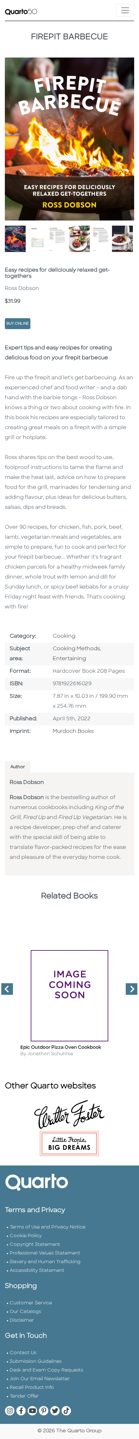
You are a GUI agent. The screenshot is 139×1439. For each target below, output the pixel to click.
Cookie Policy (26, 1236)
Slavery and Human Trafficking (45, 1262)
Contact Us (23, 1353)
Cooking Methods (76, 649)
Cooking (64, 636)
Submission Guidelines (35, 1361)
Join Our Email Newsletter (40, 1379)
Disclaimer (22, 1320)
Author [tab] (17, 767)
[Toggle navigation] (125, 10)
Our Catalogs (25, 1311)
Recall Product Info (32, 1387)
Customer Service (31, 1303)
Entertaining (69, 658)
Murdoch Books (73, 731)
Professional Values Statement (45, 1253)
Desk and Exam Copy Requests (46, 1370)
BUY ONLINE (17, 324)
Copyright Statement (35, 1244)
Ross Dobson (27, 782)
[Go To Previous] (4, 991)
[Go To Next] (129, 991)
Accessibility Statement (37, 1270)
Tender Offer (24, 1396)
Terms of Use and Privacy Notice (47, 1227)
